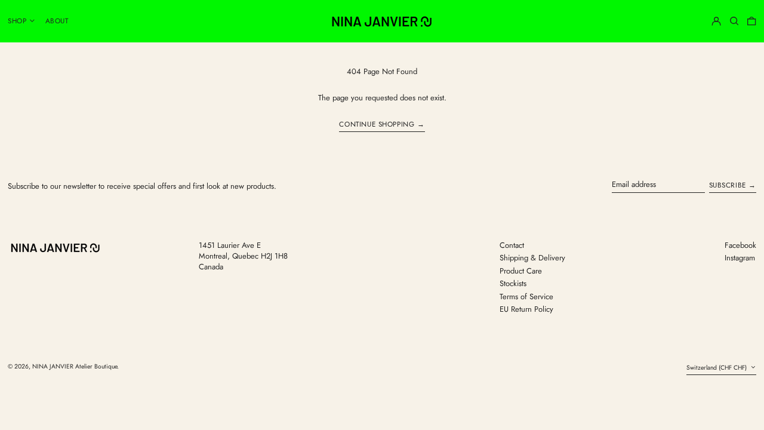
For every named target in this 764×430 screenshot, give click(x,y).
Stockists (513, 283)
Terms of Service (526, 296)
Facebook (740, 245)
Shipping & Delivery (532, 257)
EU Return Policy (526, 309)
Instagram (740, 258)
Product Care (521, 271)
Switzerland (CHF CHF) (717, 367)
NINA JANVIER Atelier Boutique (74, 366)
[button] (734, 21)
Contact (512, 245)
